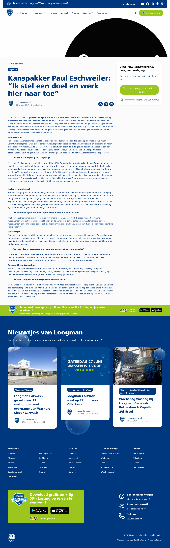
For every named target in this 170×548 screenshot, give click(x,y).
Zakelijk (64, 12)
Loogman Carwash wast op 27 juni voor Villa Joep (83, 400)
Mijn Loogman (129, 3)
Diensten (39, 12)
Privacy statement (155, 539)
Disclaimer (142, 539)
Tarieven (53, 12)
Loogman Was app (37, 2)
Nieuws (75, 12)
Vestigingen (22, 12)
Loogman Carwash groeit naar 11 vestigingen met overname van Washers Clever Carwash (32, 404)
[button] (135, 13)
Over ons (87, 12)
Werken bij (102, 12)
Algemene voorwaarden (127, 539)
